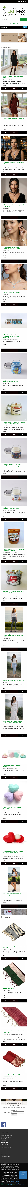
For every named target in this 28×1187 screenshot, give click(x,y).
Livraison (3, 1149)
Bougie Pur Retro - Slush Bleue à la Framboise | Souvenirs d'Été (13, 380)
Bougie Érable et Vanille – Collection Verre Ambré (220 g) (13, 549)
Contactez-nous (4, 1144)
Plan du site (3, 1138)
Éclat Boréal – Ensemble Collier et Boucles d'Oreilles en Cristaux (12, 291)
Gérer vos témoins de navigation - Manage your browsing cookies (10, 1183)
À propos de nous (5, 1134)
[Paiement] (25, 1)
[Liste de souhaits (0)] (21, 1)
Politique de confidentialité (7, 1135)
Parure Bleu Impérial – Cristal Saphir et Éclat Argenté (13, 163)
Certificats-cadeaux (5, 1156)
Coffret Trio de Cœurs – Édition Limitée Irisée (12, 808)
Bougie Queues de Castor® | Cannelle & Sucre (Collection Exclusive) (14, 423)
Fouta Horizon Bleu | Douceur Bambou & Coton (14, 946)
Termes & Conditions (5, 1137)
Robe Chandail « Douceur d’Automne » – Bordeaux (14, 119)
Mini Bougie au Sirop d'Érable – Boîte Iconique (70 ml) (13, 592)
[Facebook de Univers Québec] (14, 1124)
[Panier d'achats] (23, 1)
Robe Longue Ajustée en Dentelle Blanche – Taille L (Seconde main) (12, 722)
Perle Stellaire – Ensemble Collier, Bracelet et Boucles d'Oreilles (12, 247)
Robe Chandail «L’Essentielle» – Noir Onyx (13, 77)
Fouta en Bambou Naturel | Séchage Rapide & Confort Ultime (13, 1075)
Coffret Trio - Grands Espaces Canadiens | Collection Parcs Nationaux (11, 336)
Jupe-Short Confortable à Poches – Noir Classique (13, 894)
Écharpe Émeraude (8, 988)
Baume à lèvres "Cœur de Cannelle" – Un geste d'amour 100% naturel (13, 852)
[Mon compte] (19, 1)
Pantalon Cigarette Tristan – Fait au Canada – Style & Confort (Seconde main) (13, 635)
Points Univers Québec (6, 1155)
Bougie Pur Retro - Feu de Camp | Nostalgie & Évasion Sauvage (12, 465)
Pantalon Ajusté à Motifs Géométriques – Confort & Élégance (13, 679)
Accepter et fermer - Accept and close (23, 1175)
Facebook (3, 1140)
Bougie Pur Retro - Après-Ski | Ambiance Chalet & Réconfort (11, 507)
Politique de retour (5, 1146)
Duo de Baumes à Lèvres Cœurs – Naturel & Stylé (12, 765)
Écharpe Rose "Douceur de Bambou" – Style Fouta (14, 1031)
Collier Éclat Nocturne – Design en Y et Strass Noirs (14, 205)
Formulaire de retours (6, 1147)
